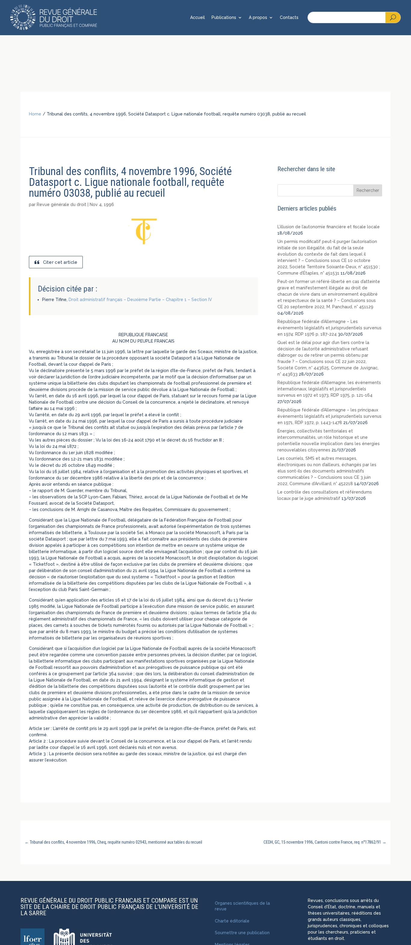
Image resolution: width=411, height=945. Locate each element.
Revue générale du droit (61, 204)
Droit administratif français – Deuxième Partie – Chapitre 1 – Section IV (140, 299)
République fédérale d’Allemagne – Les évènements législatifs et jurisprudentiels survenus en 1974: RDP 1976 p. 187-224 (329, 328)
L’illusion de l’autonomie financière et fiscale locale (328, 226)
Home (35, 114)
